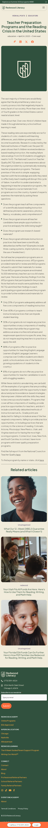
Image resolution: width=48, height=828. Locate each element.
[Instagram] (2, 790)
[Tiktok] (6, 790)
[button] (44, 7)
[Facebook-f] (14, 790)
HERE (31, 2)
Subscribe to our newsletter (11, 692)
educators (33, 16)
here (18, 454)
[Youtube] (10, 790)
